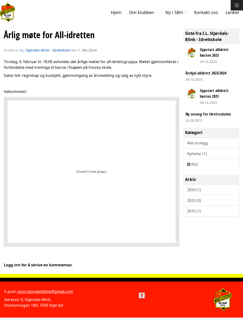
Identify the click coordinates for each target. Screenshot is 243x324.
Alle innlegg (197, 143)
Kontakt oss (206, 12)
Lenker (232, 12)
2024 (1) (194, 189)
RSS (194, 164)
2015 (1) (194, 211)
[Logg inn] (237, 5)
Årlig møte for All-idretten (49, 35)
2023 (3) (194, 200)
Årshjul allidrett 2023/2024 (206, 73)
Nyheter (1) (197, 153)
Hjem (116, 12)
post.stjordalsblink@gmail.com (45, 291)
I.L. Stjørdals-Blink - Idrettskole (45, 50)
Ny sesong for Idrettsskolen (208, 114)
